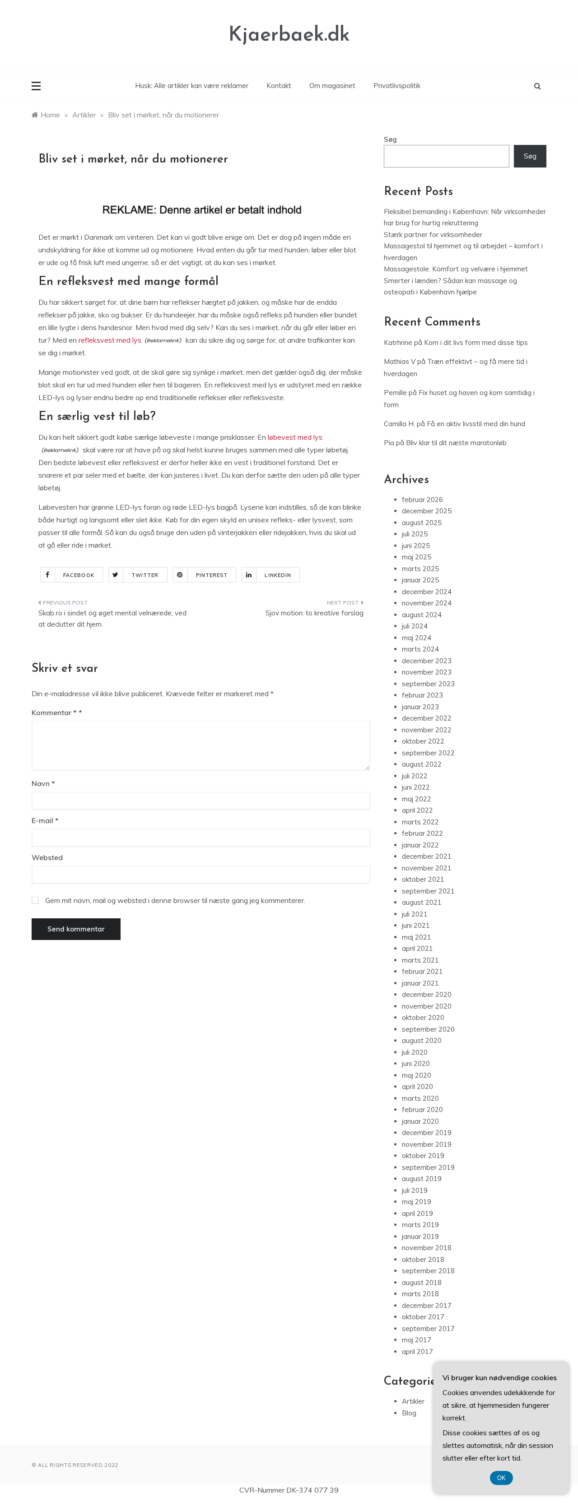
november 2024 (427, 603)
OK (501, 1478)
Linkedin (278, 575)
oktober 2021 (423, 879)
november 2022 (427, 730)
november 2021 (427, 868)
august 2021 (422, 902)
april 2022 (417, 810)
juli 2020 (415, 1052)
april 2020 (417, 1086)
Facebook (78, 575)
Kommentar (54, 712)
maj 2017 (416, 1339)
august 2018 (422, 1282)
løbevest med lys (295, 437)
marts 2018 (420, 1293)
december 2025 (427, 511)
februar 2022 (422, 833)
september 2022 (428, 753)
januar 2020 (420, 1121)
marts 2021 (420, 960)
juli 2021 (415, 914)
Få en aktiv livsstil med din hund (476, 423)
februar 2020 (422, 1109)
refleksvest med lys (110, 339)
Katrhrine (398, 342)
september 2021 (428, 891)
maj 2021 (416, 937)
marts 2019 (420, 1224)
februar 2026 (422, 499)
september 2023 (428, 683)
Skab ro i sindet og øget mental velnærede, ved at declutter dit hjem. (112, 619)
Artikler (413, 1401)
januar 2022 (420, 845)
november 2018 (427, 1247)
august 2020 (422, 1040)
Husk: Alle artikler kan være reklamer (191, 85)
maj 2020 (416, 1075)
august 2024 (422, 614)
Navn (43, 783)
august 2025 (422, 522)
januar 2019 (420, 1236)
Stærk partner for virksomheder (433, 234)
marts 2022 (420, 822)
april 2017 (417, 1351)
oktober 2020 (423, 1017)
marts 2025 (420, 568)
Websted (47, 857)
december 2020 (427, 994)
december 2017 (427, 1305)
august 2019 (422, 1178)
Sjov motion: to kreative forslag (315, 613)
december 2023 (427, 660)
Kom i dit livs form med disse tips (476, 342)
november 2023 (427, 672)
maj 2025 (416, 557)
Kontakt (278, 85)
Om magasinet (332, 85)
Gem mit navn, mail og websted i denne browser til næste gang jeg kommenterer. (175, 900)
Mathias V (399, 361)
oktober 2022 (423, 741)
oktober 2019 (423, 1155)
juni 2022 (416, 787)
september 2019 (428, 1167)
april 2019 (417, 1213)
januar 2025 (420, 580)
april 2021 (417, 948)
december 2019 (427, 1132)
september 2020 (428, 1029)
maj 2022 (416, 799)
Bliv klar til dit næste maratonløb (456, 442)
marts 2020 (420, 1098)
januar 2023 (420, 707)
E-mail (45, 820)
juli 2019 (415, 1190)
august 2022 (422, 764)
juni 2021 (416, 925)
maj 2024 (416, 637)
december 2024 (427, 591)
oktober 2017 (423, 1316)
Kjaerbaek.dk (289, 35)
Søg (390, 139)
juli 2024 (415, 626)
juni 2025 (416, 545)
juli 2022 (415, 776)
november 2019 (427, 1144)
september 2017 (428, 1328)
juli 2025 (415, 534)
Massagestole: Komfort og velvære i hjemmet (456, 269)
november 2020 (427, 1006)
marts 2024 (420, 649)
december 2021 (427, 856)
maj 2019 (416, 1201)
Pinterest (212, 575)
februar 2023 (422, 695)
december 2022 (427, 718)
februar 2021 (422, 971)
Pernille (395, 392)
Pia (389, 442)
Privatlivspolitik (396, 85)
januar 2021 (420, 983)
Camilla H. (399, 423)
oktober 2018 (423, 1259)
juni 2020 (416, 1063)
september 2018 (428, 1270)
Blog (409, 1413)
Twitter (145, 575)
